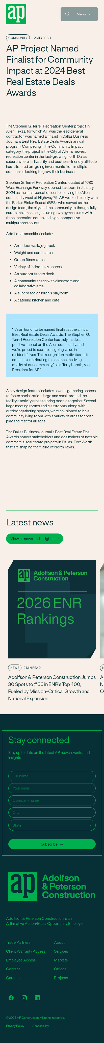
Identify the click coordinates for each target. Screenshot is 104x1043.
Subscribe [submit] (49, 844)
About (59, 942)
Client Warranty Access (25, 951)
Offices (60, 969)
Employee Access (21, 960)
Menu (81, 14)
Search (68, 14)
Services (61, 951)
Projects (61, 977)
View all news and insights (31, 538)
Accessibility (40, 1026)
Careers (12, 977)
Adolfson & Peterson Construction (16, 14)
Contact (13, 969)
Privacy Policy (15, 1026)
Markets (61, 960)
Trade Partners (18, 942)
